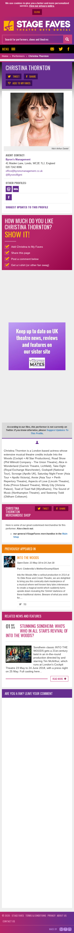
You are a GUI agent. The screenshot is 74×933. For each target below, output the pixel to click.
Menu (5, 49)
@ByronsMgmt (14, 174)
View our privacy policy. (41, 6)
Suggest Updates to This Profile (27, 207)
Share (32, 76)
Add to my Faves (21, 83)
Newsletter (53, 49)
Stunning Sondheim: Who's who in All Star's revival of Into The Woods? (37, 630)
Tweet (16, 76)
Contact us (9, 921)
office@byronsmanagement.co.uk (24, 171)
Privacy (51, 915)
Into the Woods (28, 557)
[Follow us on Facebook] (68, 49)
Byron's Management (18, 159)
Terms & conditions (35, 915)
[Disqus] (37, 751)
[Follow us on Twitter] (61, 49)
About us (62, 915)
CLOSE (37, 12)
